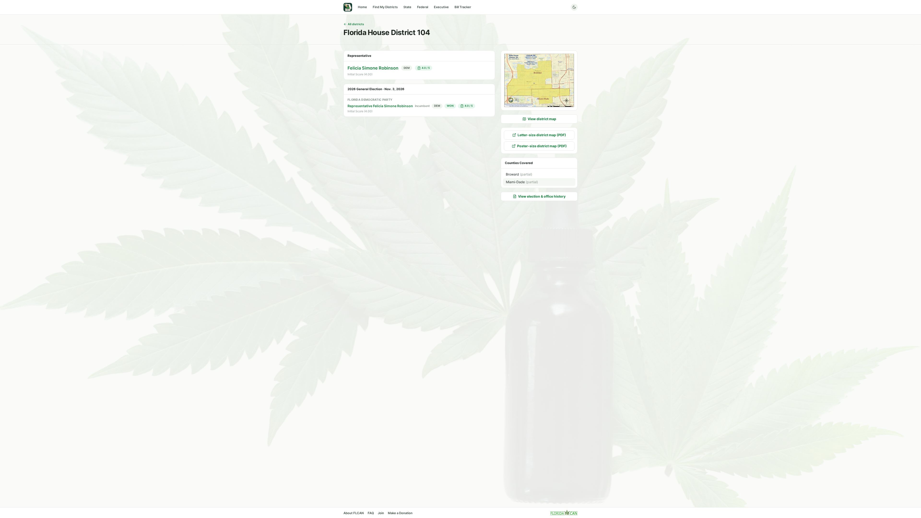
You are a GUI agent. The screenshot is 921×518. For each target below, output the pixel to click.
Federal (422, 7)
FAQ (371, 513)
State (407, 7)
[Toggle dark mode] (574, 7)
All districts (356, 24)
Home (362, 7)
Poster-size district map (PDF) (542, 146)
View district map (542, 119)
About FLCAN (353, 513)
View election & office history (542, 196)
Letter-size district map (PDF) (542, 135)
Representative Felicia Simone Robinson (380, 106)
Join (381, 513)
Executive (441, 7)
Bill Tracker (463, 7)
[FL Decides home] (347, 7)
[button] (539, 80)
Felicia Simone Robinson (373, 68)
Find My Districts (385, 7)
